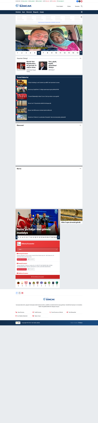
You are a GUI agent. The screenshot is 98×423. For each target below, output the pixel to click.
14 (73, 53)
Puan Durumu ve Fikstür (57, 312)
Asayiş (42, 12)
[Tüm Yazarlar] (80, 58)
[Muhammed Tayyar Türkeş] (21, 66)
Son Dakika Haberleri (22, 316)
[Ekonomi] (80, 125)
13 (69, 53)
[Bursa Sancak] (24, 6)
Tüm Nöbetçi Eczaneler (38, 276)
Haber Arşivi (38, 316)
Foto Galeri (60, 6)
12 (64, 53)
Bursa (19, 169)
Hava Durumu (21, 312)
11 (60, 53)
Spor (23, 12)
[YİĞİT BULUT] (43, 65)
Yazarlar (77, 6)
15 (77, 53)
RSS (19, 322)
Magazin (35, 12)
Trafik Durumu (37, 312)
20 (56, 237)
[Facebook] (17, 293)
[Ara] (81, 6)
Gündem (18, 12)
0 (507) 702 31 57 (22, 259)
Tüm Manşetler (72, 312)
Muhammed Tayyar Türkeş (31, 70)
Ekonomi (29, 12)
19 (54, 237)
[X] (19, 293)
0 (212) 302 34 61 (22, 269)
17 (50, 237)
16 (48, 237)
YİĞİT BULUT (51, 70)
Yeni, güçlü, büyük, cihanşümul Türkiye (52, 64)
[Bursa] (80, 168)
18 (52, 237)
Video (69, 6)
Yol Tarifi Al (31, 259)
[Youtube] (22, 293)
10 (56, 53)
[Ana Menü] (81, 12)
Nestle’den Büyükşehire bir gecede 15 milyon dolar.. (31, 64)
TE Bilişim (80, 322)
